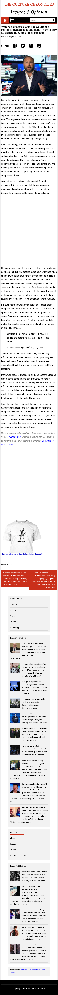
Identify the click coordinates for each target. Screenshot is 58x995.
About (12, 838)
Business (13, 605)
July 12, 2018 (37, 347)
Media (12, 616)
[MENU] (12, 20)
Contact (13, 844)
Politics (13, 622)
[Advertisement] (29, 230)
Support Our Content (18, 855)
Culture (11, 564)
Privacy (13, 850)
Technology (14, 628)
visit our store (15, 437)
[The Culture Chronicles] (5, 20)
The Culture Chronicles (29, 4)
